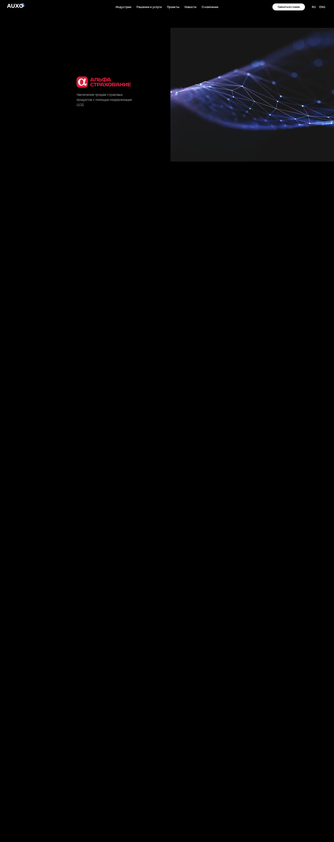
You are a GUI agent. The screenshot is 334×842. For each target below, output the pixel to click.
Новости (190, 7)
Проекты (173, 7)
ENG (322, 7)
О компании (210, 7)
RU (314, 7)
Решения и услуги (149, 7)
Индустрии (123, 7)
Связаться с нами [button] (289, 7)
